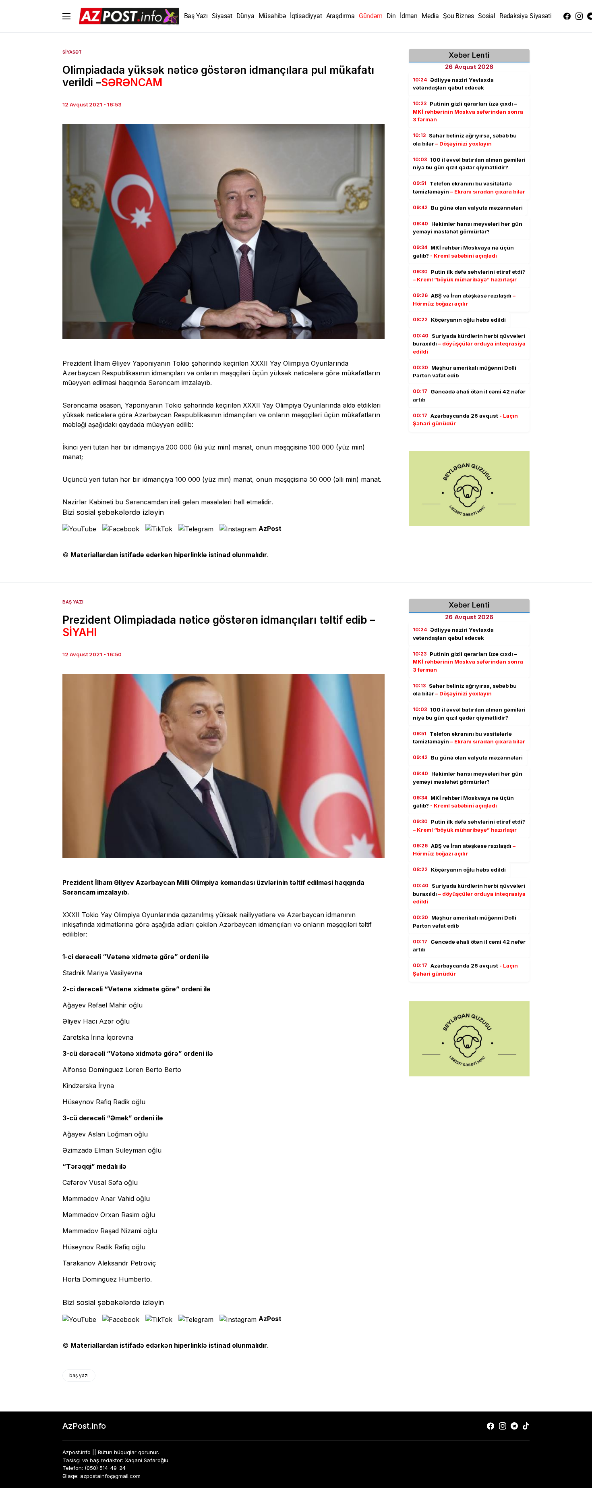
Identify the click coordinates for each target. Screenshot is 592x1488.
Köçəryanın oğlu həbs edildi (459, 319)
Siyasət (72, 52)
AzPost (270, 528)
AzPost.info (84, 1426)
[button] (66, 16)
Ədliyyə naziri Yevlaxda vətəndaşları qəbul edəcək (453, 84)
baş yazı (79, 1375)
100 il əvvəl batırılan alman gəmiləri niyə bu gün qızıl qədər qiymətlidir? (469, 163)
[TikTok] (526, 1426)
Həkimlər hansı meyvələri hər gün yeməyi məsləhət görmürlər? (467, 228)
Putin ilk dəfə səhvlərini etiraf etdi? (469, 275)
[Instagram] (579, 16)
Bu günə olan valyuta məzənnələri (468, 207)
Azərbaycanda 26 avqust (465, 419)
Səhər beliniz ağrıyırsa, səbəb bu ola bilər (465, 140)
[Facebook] (567, 16)
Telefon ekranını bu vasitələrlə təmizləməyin (469, 188)
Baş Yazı (72, 602)
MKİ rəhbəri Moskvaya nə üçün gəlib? (463, 252)
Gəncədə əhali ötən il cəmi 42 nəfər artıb (469, 396)
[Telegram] (514, 1426)
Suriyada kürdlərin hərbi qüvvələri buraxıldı (469, 344)
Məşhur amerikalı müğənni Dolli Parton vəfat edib (464, 371)
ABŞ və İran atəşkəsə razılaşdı (464, 300)
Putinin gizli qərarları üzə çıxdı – (468, 112)
